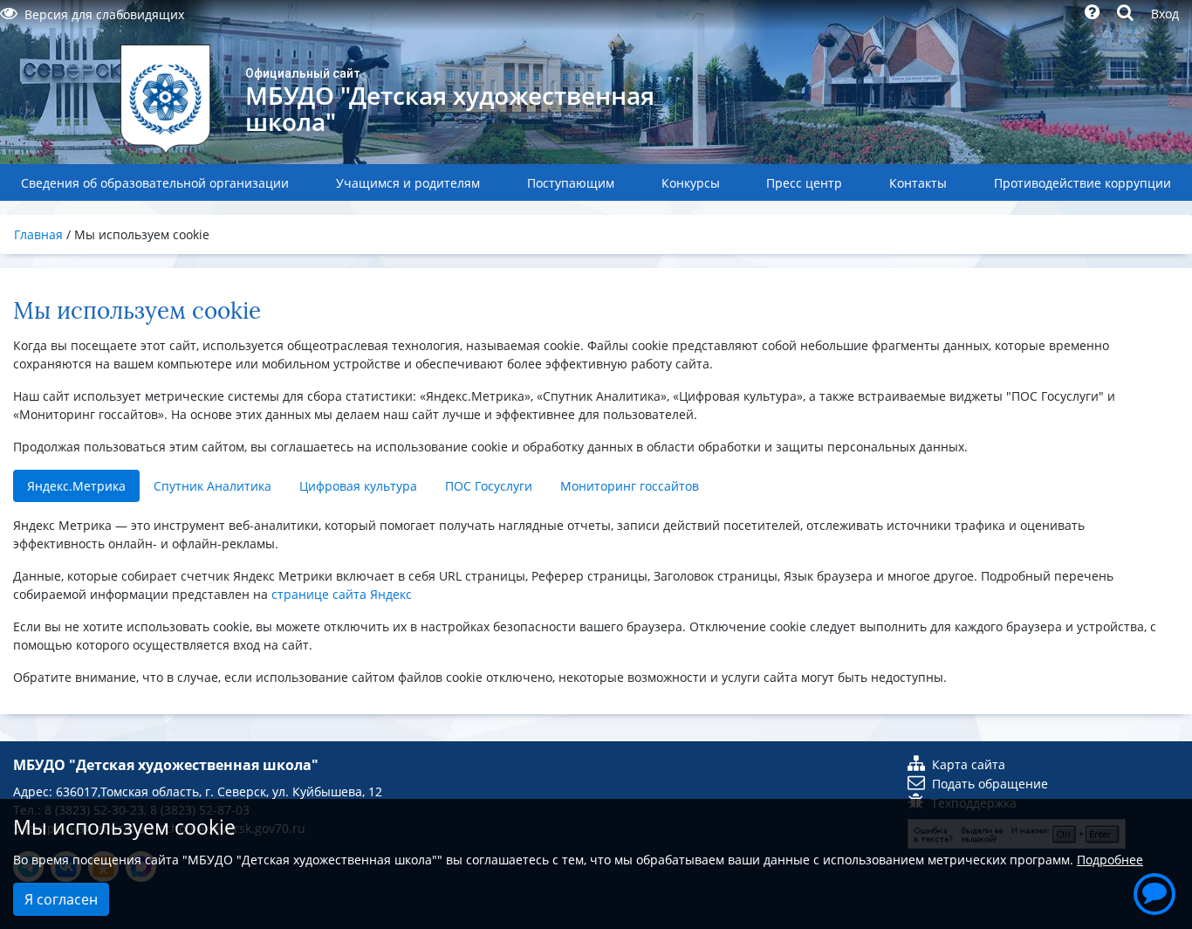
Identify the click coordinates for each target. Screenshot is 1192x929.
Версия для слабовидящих (104, 14)
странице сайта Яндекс (341, 594)
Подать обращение (990, 783)
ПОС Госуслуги (488, 486)
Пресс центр (804, 183)
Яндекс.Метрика (76, 486)
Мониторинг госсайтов (629, 486)
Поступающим (570, 183)
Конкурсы (690, 183)
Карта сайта (968, 764)
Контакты (918, 183)
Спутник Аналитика (212, 486)
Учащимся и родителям (408, 183)
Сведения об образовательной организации (155, 183)
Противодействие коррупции (1082, 183)
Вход (1165, 13)
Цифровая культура (358, 486)
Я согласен (61, 899)
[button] (1154, 891)
